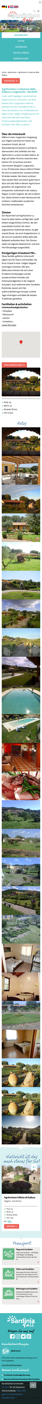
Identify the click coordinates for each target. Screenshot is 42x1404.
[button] (21, 342)
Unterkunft (21, 35)
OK (33, 1385)
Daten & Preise (21, 52)
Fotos (21, 40)
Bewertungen (21, 58)
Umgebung (21, 46)
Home (4, 72)
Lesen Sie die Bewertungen (12, 1365)
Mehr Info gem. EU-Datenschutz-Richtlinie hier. (14, 1394)
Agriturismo (12, 72)
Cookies (5, 1387)
